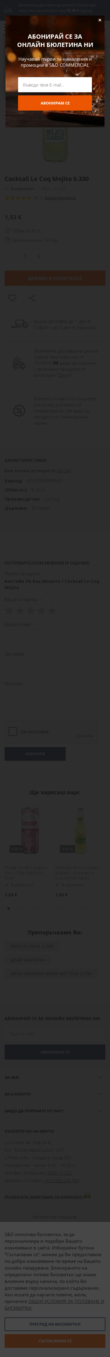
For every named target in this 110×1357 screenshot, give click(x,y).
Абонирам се (55, 103)
